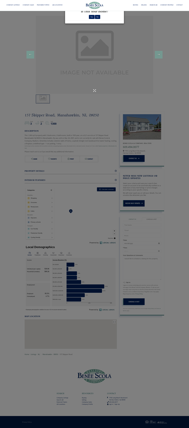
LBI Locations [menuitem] (57, 5)
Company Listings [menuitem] (13, 5)
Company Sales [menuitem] (28, 5)
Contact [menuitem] (179, 5)
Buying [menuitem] (135, 5)
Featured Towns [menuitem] (43, 5)
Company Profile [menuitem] (166, 5)
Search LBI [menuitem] (153, 5)
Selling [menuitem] (144, 5)
